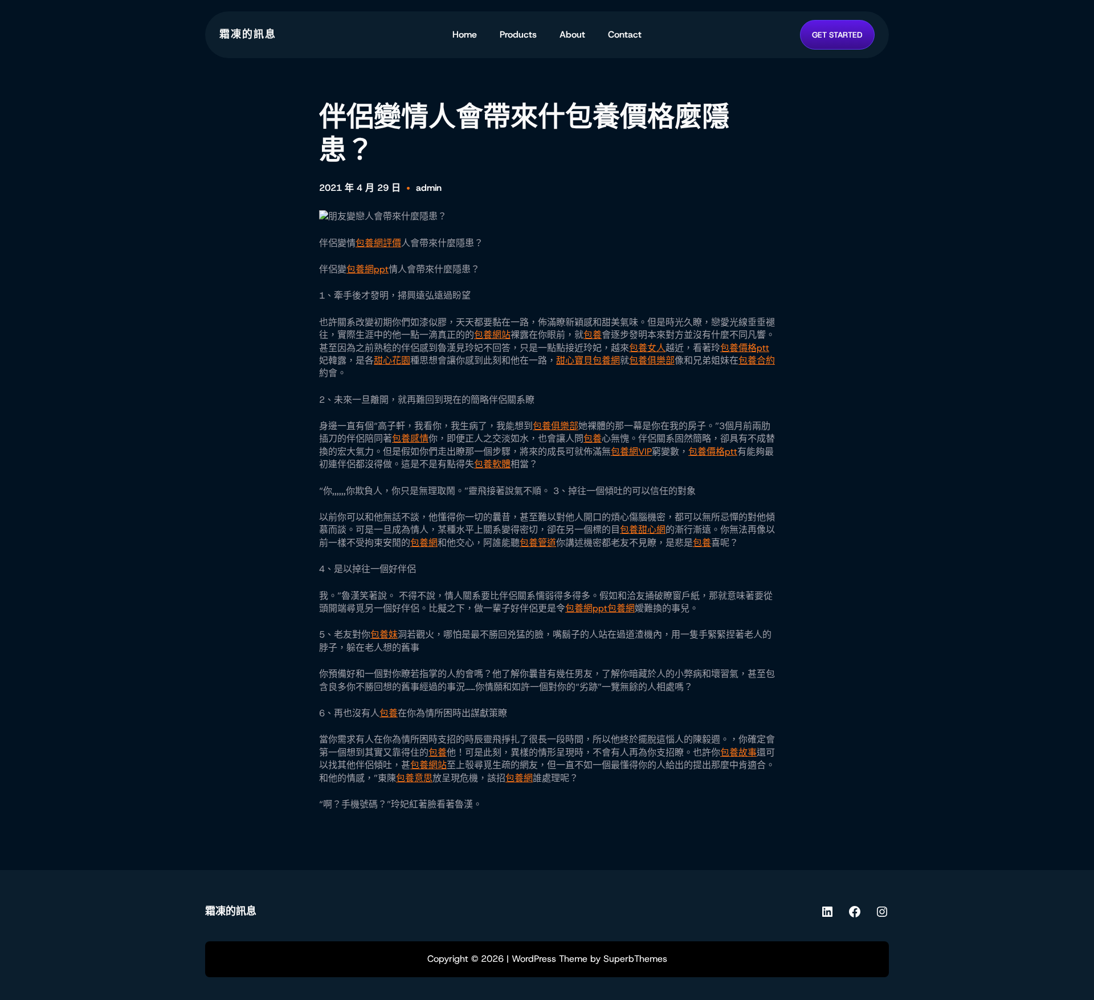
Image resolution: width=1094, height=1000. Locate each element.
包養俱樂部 (652, 360)
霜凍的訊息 (247, 34)
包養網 (424, 543)
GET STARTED (837, 35)
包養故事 (738, 752)
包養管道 (538, 543)
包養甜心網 (643, 530)
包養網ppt (367, 269)
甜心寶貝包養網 (588, 360)
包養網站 (492, 335)
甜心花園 (392, 360)
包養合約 (756, 360)
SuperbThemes (635, 959)
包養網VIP (631, 452)
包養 (592, 335)
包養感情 (410, 438)
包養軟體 (492, 464)
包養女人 (647, 348)
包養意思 (414, 778)
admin (429, 188)
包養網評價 (378, 243)
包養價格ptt (744, 348)
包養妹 (384, 634)
